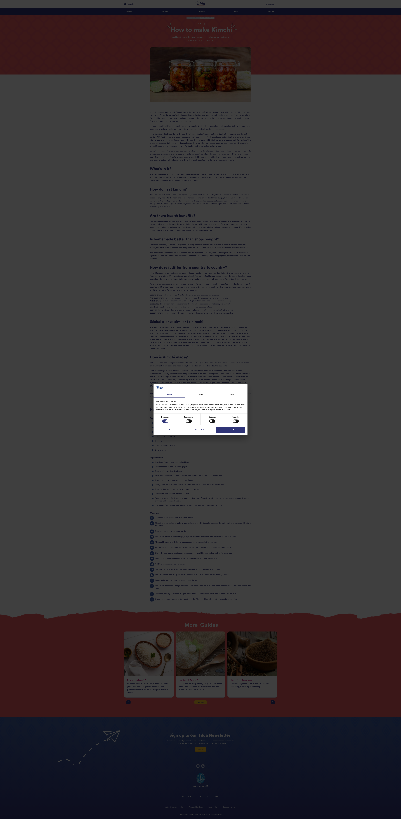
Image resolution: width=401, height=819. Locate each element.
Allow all (230, 430)
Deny (170, 430)
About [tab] (232, 394)
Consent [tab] (169, 394)
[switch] (189, 421)
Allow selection (200, 430)
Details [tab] (200, 394)
